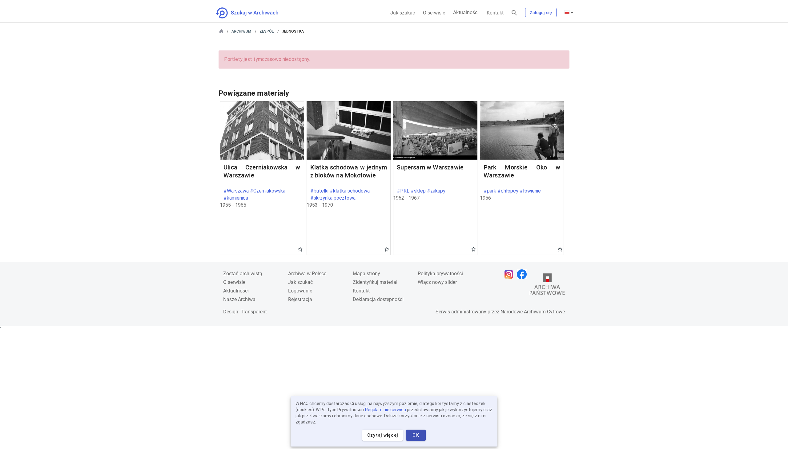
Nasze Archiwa (239, 299)
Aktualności (466, 12)
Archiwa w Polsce (307, 273)
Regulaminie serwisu (385, 409)
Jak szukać (402, 13)
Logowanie (300, 291)
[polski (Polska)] (569, 13)
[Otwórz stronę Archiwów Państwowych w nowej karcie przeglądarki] (547, 285)
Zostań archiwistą (242, 273)
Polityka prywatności (440, 273)
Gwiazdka (300, 249)
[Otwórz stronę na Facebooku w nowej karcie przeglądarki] (523, 274)
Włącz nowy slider (437, 282)
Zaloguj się (541, 12)
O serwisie (434, 13)
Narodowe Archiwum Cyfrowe (533, 312)
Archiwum (241, 31)
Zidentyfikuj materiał (375, 282)
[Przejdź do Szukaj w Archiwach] (252, 13)
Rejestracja (300, 299)
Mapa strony (366, 273)
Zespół (266, 31)
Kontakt (495, 13)
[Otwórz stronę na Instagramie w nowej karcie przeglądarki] (510, 274)
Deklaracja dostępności (378, 299)
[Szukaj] (514, 13)
